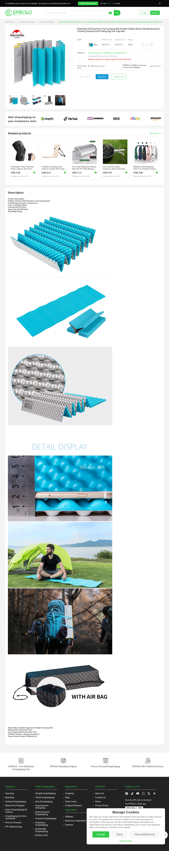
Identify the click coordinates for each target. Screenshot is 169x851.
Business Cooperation (75, 821)
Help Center (71, 801)
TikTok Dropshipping (45, 797)
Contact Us (100, 797)
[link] (10, 22)
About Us (99, 793)
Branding (9, 797)
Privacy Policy (126, 841)
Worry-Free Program (14, 805)
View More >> (155, 133)
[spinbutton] (147, 44)
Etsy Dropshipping (44, 801)
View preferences (144, 834)
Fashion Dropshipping (15, 801)
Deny (120, 834)
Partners (69, 825)
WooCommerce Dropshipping (42, 813)
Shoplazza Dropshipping (41, 823)
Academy (69, 793)
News (98, 801)
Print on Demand (13, 822)
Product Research (73, 805)
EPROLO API (41, 835)
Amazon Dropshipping (45, 818)
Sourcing (9, 793)
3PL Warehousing (13, 827)
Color (79, 40)
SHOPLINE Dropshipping (41, 830)
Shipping (80, 53)
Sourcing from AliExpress (41, 806)
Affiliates (69, 816)
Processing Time (81, 67)
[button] (142, 44)
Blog (67, 797)
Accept (101, 834)
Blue (96, 45)
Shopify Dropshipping (45, 793)
